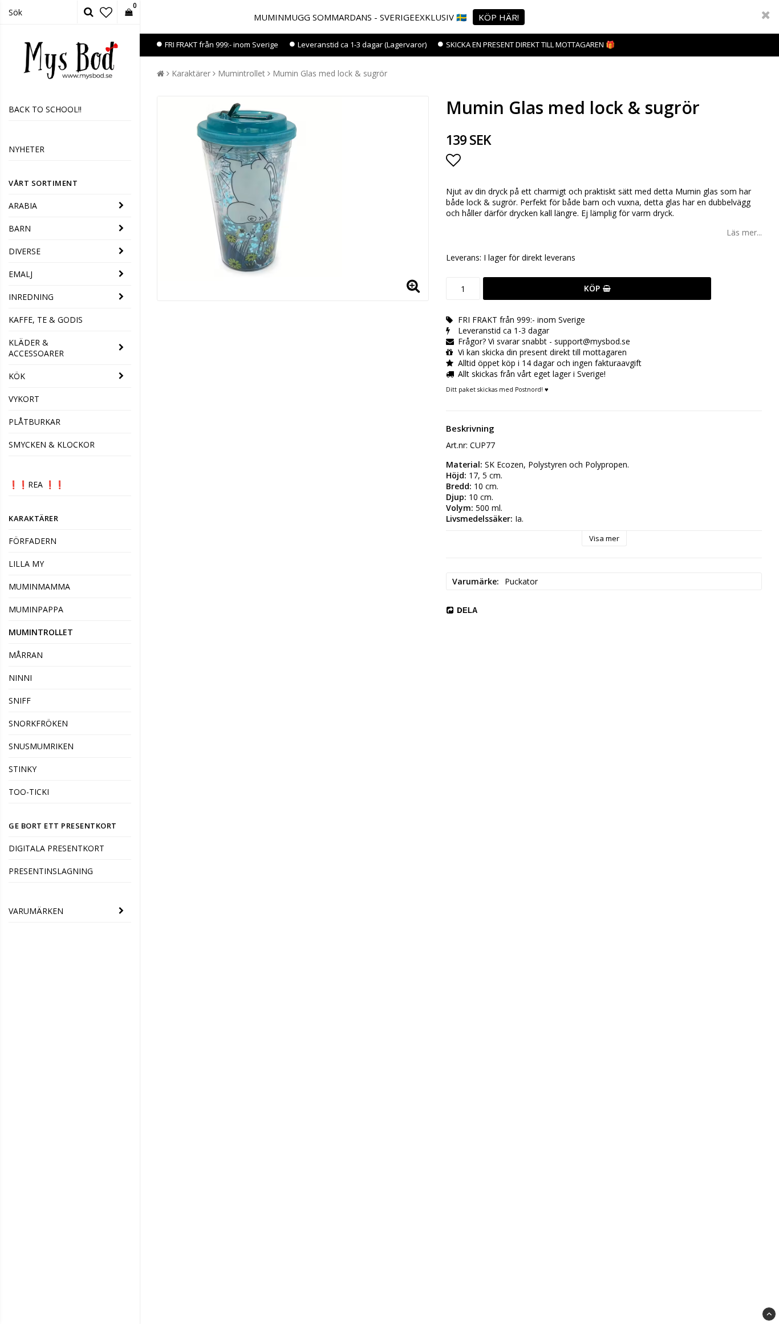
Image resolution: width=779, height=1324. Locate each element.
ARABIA (23, 205)
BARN (20, 228)
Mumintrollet (241, 73)
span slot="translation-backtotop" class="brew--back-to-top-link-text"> (769, 1314)
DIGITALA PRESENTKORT (56, 848)
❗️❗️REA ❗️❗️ (36, 484)
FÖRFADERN (32, 540)
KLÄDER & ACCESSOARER (36, 348)
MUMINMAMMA (39, 586)
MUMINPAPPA (36, 609)
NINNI (20, 677)
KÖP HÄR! (498, 17)
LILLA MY (26, 563)
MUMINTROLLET (41, 632)
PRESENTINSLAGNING (51, 871)
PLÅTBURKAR (34, 421)
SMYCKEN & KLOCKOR (52, 444)
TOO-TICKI (29, 791)
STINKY (22, 768)
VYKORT (24, 398)
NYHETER (26, 149)
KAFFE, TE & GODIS (46, 319)
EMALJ (21, 274)
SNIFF (20, 700)
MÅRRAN (26, 654)
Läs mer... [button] (744, 232)
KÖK (17, 376)
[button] (106, 12)
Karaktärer (191, 73)
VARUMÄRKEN (36, 910)
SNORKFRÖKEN (38, 723)
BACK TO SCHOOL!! (45, 109)
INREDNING (31, 296)
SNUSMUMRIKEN (41, 746)
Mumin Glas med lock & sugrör (330, 73)
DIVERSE (24, 251)
